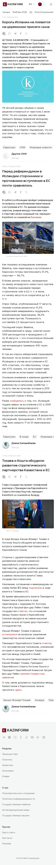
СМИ (22, 147)
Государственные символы (16, 804)
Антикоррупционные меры (15, 810)
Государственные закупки (15, 815)
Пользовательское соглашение (18, 793)
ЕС (34, 436)
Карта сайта (8, 832)
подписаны (36, 587)
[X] (26, 33)
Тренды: (6, 12)
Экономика (8, 770)
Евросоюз (9, 147)
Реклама (6, 843)
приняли (25, 673)
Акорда (39, 700)
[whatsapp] (9, 33)
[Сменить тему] (42, 4)
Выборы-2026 (20, 12)
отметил (22, 611)
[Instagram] (4, 33)
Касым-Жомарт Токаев (16, 700)
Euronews (36, 217)
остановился (9, 634)
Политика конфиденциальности (18, 798)
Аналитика (7, 765)
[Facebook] (20, 33)
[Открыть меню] (51, 4)
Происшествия (10, 754)
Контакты (7, 838)
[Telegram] (15, 33)
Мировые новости (41, 147)
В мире (24, 436)
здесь (18, 689)
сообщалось (17, 400)
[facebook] (20, 737)
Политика (7, 759)
